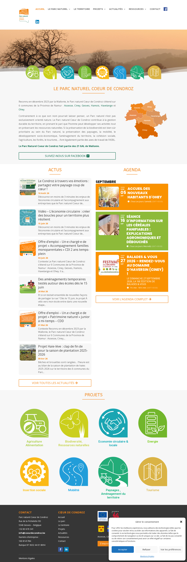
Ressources (136, 9)
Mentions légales (147, 556)
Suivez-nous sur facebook (65, 156)
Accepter (122, 549)
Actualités (116, 9)
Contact (155, 9)
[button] (181, 521)
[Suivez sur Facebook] (60, 549)
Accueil (40, 9)
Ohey (21, 109)
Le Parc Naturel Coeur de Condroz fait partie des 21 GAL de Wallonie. (59, 146)
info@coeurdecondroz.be (32, 533)
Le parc (61, 521)
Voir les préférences (171, 549)
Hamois (95, 105)
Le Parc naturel (58, 9)
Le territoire (82, 9)
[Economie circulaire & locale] (67, 72)
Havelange (107, 105)
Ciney (77, 105)
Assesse (68, 105)
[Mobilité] (119, 72)
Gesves (86, 105)
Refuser (146, 549)
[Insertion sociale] (102, 72)
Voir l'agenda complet (130, 299)
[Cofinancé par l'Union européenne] (103, 520)
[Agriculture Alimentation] (32, 72)
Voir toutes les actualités (53, 383)
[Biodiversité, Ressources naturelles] (50, 72)
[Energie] (84, 72)
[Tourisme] (154, 72)
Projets (98, 9)
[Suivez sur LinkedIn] (66, 549)
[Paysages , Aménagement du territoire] (137, 72)
